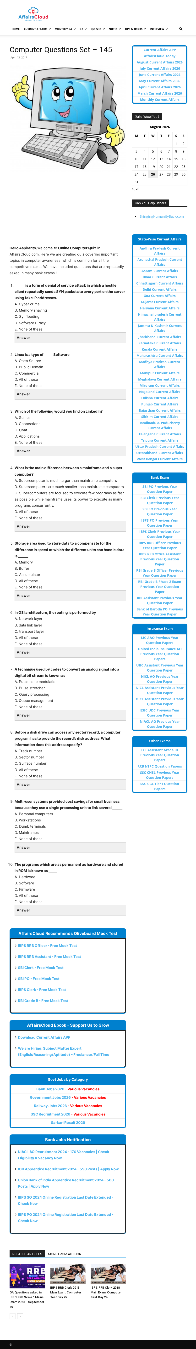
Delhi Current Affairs (160, 289)
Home (16, 29)
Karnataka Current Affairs (159, 343)
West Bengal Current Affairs (160, 459)
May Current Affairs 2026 (159, 81)
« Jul (135, 188)
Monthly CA (63, 29)
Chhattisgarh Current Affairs (159, 283)
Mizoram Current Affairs (160, 385)
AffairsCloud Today (159, 56)
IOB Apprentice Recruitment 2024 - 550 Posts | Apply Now (68, 1169)
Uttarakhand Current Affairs (159, 452)
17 (136, 166)
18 (145, 166)
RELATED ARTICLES (27, 1254)
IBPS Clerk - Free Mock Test (42, 989)
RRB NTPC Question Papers (159, 766)
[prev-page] (13, 1316)
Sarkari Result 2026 (68, 1122)
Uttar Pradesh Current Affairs (159, 446)
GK (81, 29)
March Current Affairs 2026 (159, 93)
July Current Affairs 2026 (160, 68)
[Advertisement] (68, 211)
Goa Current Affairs (160, 295)
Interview (157, 29)
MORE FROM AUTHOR (64, 1254)
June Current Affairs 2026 (159, 74)
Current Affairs (35, 29)
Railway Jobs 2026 (68, 1106)
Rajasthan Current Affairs (160, 410)
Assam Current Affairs (160, 270)
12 (153, 159)
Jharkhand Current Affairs (159, 337)
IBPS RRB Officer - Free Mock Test (47, 945)
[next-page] (20, 1316)
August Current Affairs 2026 (160, 62)
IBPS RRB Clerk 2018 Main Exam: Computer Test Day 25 (65, 1292)
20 (161, 166)
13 (161, 159)
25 (145, 174)
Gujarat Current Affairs (160, 302)
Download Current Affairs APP (44, 1037)
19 (153, 166)
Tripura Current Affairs (160, 440)
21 (169, 166)
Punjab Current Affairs (159, 404)
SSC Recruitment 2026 (68, 1114)
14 (169, 159)
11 (145, 159)
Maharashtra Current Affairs (159, 355)
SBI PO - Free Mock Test (39, 978)
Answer (23, 337)
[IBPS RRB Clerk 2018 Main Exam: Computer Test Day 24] (108, 1274)
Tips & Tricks (133, 29)
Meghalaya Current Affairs (159, 379)
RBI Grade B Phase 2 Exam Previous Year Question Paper (159, 586)
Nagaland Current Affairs (159, 391)
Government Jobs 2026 (68, 1097)
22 (176, 166)
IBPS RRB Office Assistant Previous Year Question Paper (160, 559)
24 (136, 174)
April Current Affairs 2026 (160, 87)
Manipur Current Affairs (160, 373)
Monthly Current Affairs (160, 99)
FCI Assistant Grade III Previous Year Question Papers (159, 755)
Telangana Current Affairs (160, 434)
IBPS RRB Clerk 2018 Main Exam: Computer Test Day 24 (106, 1292)
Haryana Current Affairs (160, 308)
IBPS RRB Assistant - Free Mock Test (49, 956)
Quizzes (96, 29)
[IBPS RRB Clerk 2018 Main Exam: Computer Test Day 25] (68, 1274)
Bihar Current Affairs (160, 277)
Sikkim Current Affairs (159, 416)
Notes (113, 29)
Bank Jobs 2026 (67, 1089)
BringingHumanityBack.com (162, 216)
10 (136, 159)
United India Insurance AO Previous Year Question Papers (160, 654)
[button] (180, 29)
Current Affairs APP (160, 49)
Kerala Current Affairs (160, 349)
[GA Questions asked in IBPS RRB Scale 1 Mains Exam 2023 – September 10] (27, 1276)
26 (153, 174)
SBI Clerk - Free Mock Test (41, 967)
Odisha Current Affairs (159, 398)
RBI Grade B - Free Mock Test (43, 1000)
